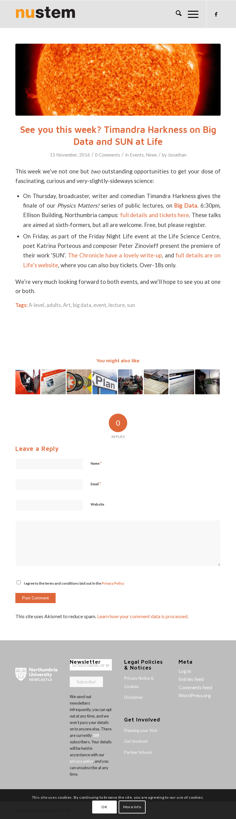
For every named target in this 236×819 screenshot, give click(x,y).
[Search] (176, 14)
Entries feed (191, 679)
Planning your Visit (140, 730)
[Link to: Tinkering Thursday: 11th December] (207, 381)
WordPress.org (195, 695)
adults (53, 305)
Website (97, 504)
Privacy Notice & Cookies (139, 682)
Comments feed (195, 687)
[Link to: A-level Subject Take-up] (181, 381)
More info (132, 807)
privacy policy (81, 761)
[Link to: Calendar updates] (53, 381)
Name (96, 463)
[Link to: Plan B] (104, 381)
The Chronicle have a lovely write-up (115, 255)
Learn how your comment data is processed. (142, 616)
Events (137, 154)
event (99, 305)
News (151, 154)
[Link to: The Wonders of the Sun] (79, 381)
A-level (36, 305)
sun (131, 305)
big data (82, 305)
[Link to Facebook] (216, 14)
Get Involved (136, 741)
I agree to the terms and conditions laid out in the (74, 583)
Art (67, 305)
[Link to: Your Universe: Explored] (130, 381)
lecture (116, 305)
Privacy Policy (113, 583)
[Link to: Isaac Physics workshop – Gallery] (156, 381)
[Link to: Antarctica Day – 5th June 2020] (27, 381)
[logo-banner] (45, 14)
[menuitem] (176, 14)
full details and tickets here (154, 215)
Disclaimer (133, 697)
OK (104, 807)
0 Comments (107, 154)
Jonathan (177, 154)
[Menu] (190, 14)
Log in (185, 671)
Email (96, 483)
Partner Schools (138, 752)
